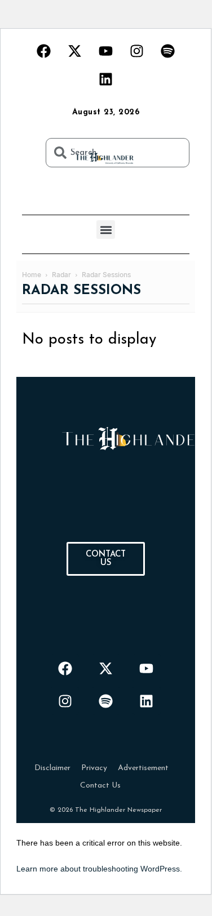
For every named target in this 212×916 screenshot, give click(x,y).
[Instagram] (137, 51)
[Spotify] (168, 51)
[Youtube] (106, 51)
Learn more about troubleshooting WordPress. (99, 868)
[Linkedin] (106, 79)
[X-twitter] (75, 51)
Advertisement (143, 768)
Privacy (94, 768)
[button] (105, 229)
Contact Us (100, 785)
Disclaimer (52, 768)
